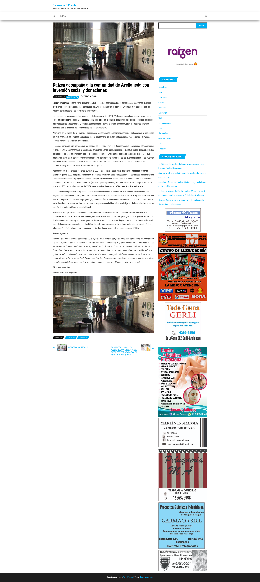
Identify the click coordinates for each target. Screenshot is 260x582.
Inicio (63, 16)
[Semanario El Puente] (54, 16)
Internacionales (164, 123)
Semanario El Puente (64, 5)
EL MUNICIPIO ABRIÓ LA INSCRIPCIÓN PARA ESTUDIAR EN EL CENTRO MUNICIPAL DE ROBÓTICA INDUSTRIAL (124, 351)
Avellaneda (83, 337)
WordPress (128, 577)
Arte (160, 92)
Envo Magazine (146, 577)
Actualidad (71, 337)
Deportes (162, 107)
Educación (162, 113)
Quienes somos (164, 138)
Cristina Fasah (90, 96)
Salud (160, 143)
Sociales (162, 148)
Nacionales (163, 133)
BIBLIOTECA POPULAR (77, 347)
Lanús (160, 128)
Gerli (160, 118)
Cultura (161, 102)
